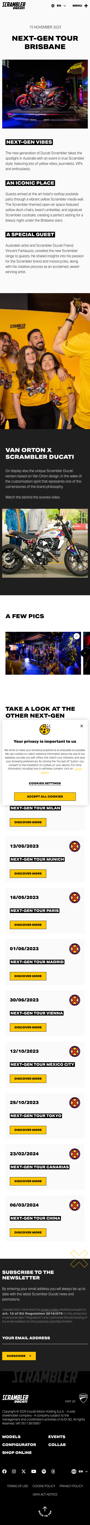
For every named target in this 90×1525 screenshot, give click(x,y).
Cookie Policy (44, 1486)
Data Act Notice (45, 1494)
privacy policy (50, 1310)
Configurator (19, 1445)
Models (11, 1437)
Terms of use (17, 1486)
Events (56, 1437)
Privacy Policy (71, 1486)
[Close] (82, 726)
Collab (57, 1445)
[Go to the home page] (14, 5)
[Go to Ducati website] (83, 1398)
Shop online (17, 1453)
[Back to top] (45, 1511)
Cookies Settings (45, 783)
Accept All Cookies (45, 796)
